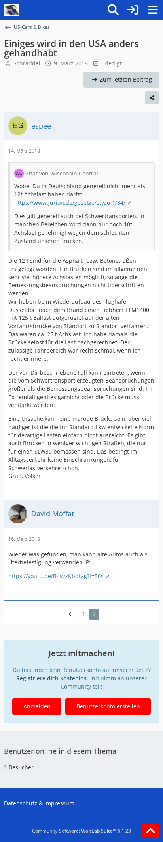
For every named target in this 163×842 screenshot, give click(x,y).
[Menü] (153, 10)
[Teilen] (152, 97)
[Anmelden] (133, 10)
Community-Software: (81, 830)
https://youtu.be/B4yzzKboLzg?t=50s (56, 576)
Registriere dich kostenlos (51, 678)
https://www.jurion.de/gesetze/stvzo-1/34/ (69, 202)
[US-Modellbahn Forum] (11, 10)
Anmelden (37, 706)
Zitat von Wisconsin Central (62, 173)
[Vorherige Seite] (71, 614)
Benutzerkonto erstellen (108, 706)
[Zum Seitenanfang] (150, 831)
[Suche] (113, 10)
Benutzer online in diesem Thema (60, 751)
